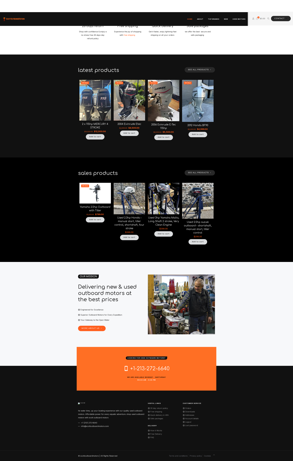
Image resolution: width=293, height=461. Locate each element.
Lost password (191, 425)
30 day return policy (159, 408)
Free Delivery (156, 434)
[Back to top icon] (214, 455)
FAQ (152, 437)
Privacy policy (196, 456)
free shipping (130, 35)
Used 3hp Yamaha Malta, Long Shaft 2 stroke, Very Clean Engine (163, 221)
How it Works (156, 430)
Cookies (207, 456)
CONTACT (279, 18)
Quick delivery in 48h (159, 415)
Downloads (190, 411)
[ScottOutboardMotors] (13, 19)
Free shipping (156, 411)
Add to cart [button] (95, 137)
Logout (188, 422)
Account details (192, 418)
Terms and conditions (178, 456)
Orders (188, 408)
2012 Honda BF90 (197, 125)
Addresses (189, 415)
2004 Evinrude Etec (129, 124)
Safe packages (156, 418)
